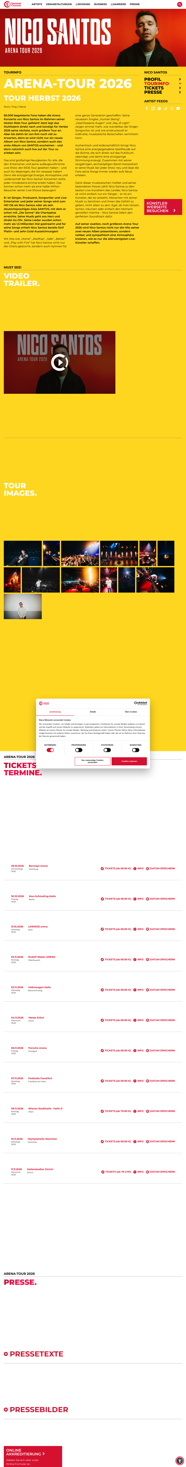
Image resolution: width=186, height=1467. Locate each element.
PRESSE (153, 92)
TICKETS (154, 88)
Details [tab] (93, 712)
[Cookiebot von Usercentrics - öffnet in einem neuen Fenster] (136, 703)
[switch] (78, 750)
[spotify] (159, 108)
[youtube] (178, 108)
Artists (37, 4)
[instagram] (153, 108)
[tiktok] (165, 108)
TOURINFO (156, 83)
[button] (179, 1460)
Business (100, 4)
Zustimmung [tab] (55, 712)
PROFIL (152, 79)
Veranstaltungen (59, 4)
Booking (84, 4)
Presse (135, 4)
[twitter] (171, 108)
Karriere (119, 4)
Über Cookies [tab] (131, 712)
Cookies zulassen (129, 761)
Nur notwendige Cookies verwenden (93, 761)
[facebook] (146, 108)
